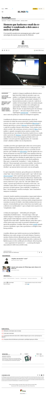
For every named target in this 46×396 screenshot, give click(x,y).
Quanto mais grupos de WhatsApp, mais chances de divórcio (26, 268)
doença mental (8, 176)
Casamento (17, 278)
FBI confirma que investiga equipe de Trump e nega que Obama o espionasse (6, 109)
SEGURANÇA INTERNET (24, 20)
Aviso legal (20, 384)
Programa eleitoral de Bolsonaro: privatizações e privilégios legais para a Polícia (21, 339)
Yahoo (36, 129)
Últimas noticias (5, 328)
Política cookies (25, 384)
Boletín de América (6, 356)
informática (23, 151)
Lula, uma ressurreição (9, 333)
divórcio (18, 135)
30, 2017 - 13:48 (25, 47)
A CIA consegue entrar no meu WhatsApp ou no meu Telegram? (6, 97)
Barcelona (36, 123)
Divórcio (5, 278)
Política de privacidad (31, 384)
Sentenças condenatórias (32, 278)
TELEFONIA (9, 20)
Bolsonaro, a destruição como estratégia (12, 330)
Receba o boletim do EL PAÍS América (12, 252)
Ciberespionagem (23, 278)
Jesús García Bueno (23, 45)
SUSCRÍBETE (35, 8)
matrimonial (24, 112)
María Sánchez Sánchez (15, 270)
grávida (35, 224)
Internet (24, 125)
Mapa (36, 384)
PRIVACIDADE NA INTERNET (16, 20)
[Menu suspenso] (3, 12)
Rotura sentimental (10, 278)
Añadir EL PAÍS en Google (40, 50)
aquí (28, 284)
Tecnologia (6, 18)
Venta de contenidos (15, 384)
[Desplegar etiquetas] (42, 278)
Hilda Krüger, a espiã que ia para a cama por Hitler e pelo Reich (6, 103)
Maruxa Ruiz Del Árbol (15, 260)
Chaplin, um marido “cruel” (19, 258)
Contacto (10, 384)
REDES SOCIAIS (4, 20)
